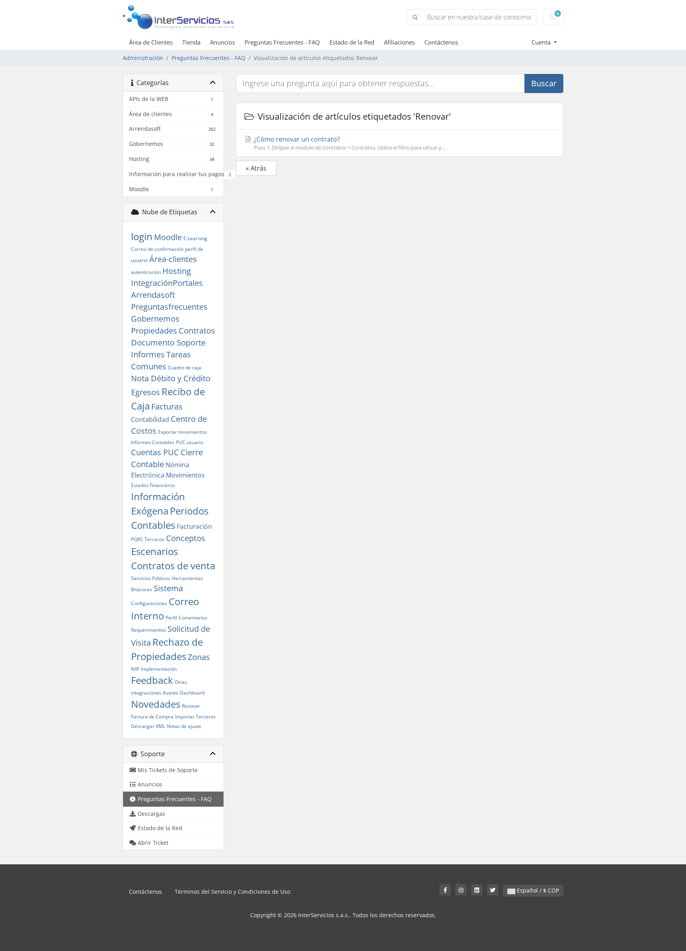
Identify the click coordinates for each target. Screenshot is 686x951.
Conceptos (185, 538)
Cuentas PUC (155, 452)
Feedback (152, 680)
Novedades (155, 703)
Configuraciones (149, 603)
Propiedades (154, 330)
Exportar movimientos (182, 432)
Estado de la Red (352, 42)
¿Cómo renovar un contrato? (348, 143)
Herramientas (187, 578)
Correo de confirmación (157, 249)
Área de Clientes (151, 42)
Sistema (168, 588)
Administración (143, 58)
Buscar (544, 83)
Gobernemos (155, 318)
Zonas (199, 657)
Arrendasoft (153, 294)
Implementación (159, 669)
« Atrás (256, 168)
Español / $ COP (537, 890)
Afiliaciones (399, 42)
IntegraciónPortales (167, 283)
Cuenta (542, 42)
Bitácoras (141, 589)
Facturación (194, 526)
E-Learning (195, 238)
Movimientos (185, 475)
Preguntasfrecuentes (169, 306)
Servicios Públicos (150, 578)
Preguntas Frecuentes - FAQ (282, 42)
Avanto (170, 692)
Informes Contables (152, 442)
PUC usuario (189, 442)
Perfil (171, 617)
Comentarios (193, 617)
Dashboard (192, 692)
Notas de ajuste (184, 726)
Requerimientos (148, 630)
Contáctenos (441, 42)
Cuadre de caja (184, 367)
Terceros (154, 539)
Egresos (145, 392)
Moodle (168, 237)
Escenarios (154, 551)
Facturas (167, 406)
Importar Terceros (195, 716)
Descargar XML (148, 726)
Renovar (191, 706)
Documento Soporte (168, 342)
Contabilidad (150, 419)
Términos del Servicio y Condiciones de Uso (232, 891)
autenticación (146, 272)
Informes (148, 354)
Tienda (191, 42)
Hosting (176, 271)
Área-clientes (173, 259)
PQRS (137, 539)
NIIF (135, 669)
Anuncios (222, 42)
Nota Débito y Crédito (170, 378)
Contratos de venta (173, 565)
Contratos (197, 330)
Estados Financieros (153, 485)
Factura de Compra (152, 716)
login (141, 236)
